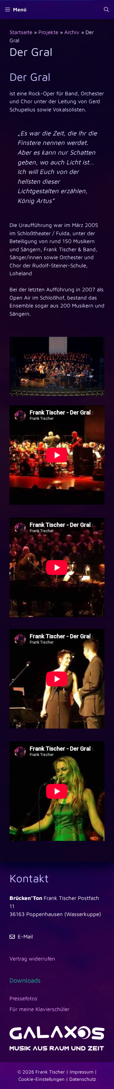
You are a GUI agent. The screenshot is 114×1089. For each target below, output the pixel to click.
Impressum (81, 1071)
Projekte (48, 32)
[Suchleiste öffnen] (106, 9)
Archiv (71, 32)
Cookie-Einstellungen (41, 1079)
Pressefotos (23, 998)
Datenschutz (82, 1079)
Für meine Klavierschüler (39, 1009)
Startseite (21, 32)
